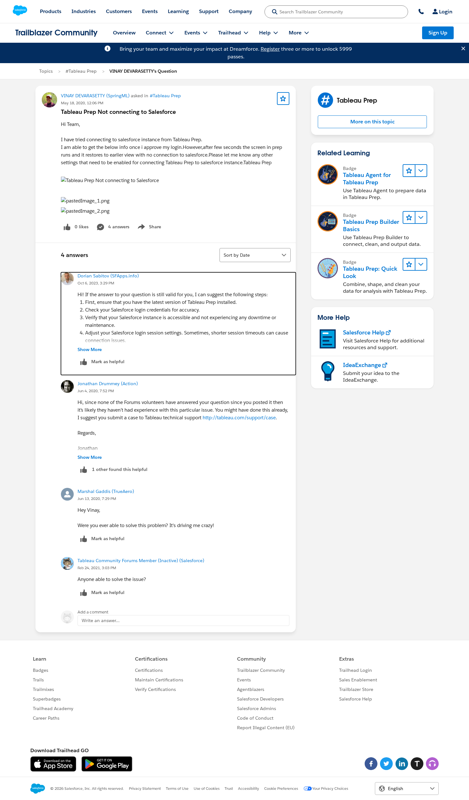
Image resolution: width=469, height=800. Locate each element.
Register (270, 49)
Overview (124, 32)
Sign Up (437, 32)
